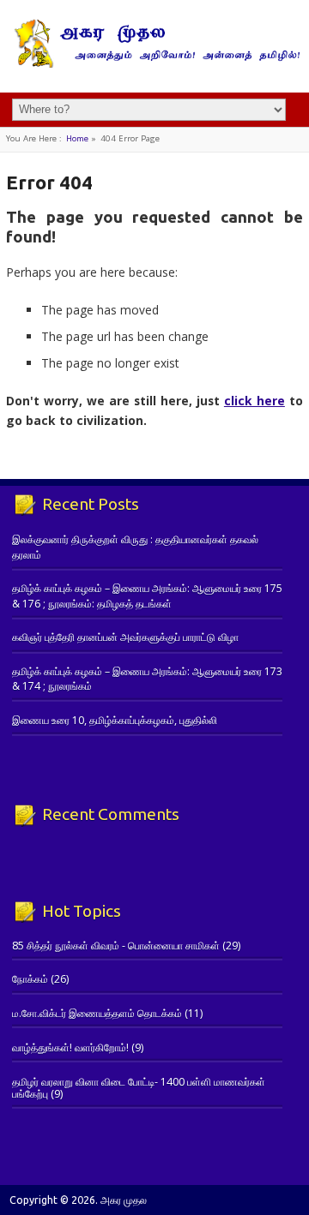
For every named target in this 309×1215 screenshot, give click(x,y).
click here (254, 400)
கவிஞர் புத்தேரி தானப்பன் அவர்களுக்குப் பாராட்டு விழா (125, 637)
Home (77, 138)
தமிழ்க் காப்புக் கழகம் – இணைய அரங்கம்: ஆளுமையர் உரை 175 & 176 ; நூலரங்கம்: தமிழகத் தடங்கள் (147, 595)
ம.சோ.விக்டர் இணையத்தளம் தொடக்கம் (97, 1013)
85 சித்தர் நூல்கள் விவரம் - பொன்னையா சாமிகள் (116, 945)
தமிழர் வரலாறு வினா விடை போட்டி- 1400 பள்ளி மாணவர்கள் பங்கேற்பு (138, 1087)
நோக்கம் (30, 979)
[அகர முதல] (154, 63)
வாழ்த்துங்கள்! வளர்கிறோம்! (70, 1047)
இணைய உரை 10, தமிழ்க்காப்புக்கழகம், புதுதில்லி (114, 720)
